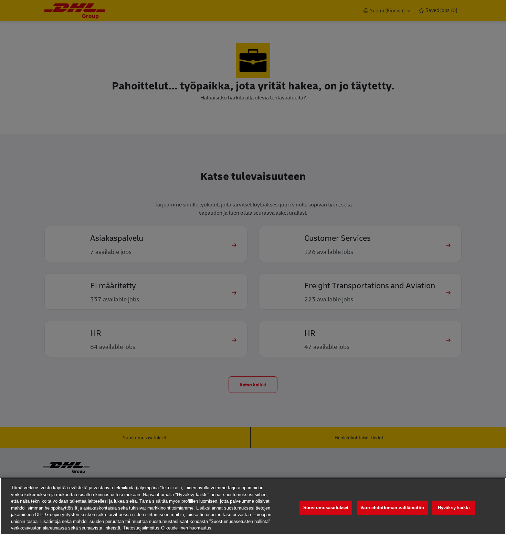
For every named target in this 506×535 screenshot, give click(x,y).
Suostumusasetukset (325, 507)
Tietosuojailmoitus (141, 528)
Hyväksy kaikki (454, 507)
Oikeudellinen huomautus (186, 528)
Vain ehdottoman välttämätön (392, 507)
